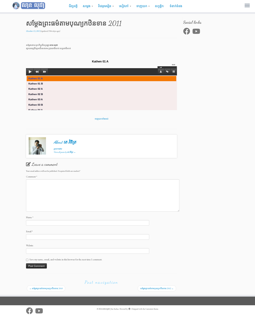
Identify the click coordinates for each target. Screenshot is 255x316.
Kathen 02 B (35, 94)
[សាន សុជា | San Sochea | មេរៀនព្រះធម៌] (29, 6)
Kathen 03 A (35, 99)
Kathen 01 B (35, 83)
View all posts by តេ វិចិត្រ (65, 152)
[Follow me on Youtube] (197, 31)
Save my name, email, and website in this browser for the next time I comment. (65, 259)
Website (29, 245)
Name (29, 217)
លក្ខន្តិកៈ (159, 6)
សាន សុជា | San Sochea (110, 309)
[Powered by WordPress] (129, 308)
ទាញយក (142, 6)
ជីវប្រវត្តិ (73, 6)
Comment (31, 176)
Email (29, 231)
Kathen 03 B (35, 104)
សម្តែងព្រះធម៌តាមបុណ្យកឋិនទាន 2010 (46, 288)
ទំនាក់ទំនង (176, 6)
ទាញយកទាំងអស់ (101, 118)
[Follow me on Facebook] (187, 31)
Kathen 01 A (35, 78)
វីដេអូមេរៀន (105, 6)
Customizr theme (151, 309)
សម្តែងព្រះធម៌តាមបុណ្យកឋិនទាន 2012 (156, 288)
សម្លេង (87, 6)
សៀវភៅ (124, 6)
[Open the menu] (247, 5)
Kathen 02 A (35, 88)
